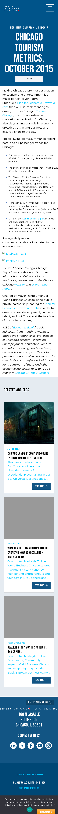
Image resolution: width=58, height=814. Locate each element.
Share (29, 78)
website (20, 284)
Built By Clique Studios (29, 788)
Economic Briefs (24, 327)
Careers (40, 774)
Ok (29, 809)
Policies (30, 774)
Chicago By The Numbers (31, 372)
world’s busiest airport (33, 218)
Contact (20, 774)
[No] (54, 804)
